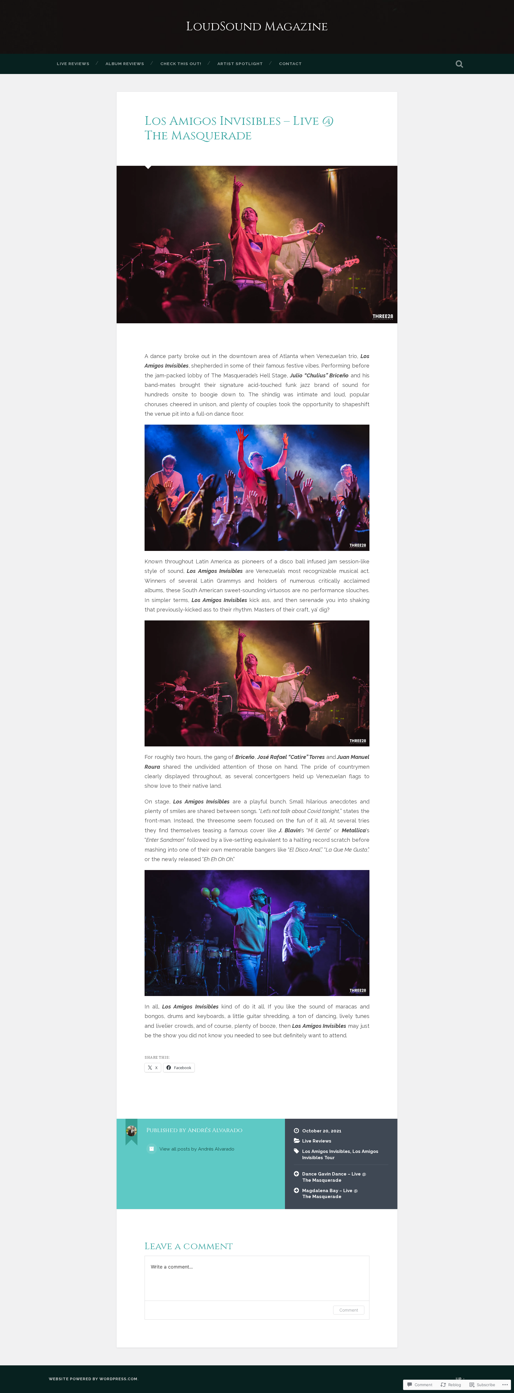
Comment (348, 1309)
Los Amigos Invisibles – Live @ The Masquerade (239, 128)
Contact (290, 63)
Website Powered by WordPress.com (93, 1379)
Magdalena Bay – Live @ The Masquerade (330, 1194)
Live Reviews (73, 63)
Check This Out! (180, 63)
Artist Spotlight (240, 63)
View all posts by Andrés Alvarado (196, 1149)
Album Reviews (125, 63)
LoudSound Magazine (257, 26)
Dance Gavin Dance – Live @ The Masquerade (334, 1177)
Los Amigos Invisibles (326, 1151)
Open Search (459, 64)
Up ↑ (460, 1379)
